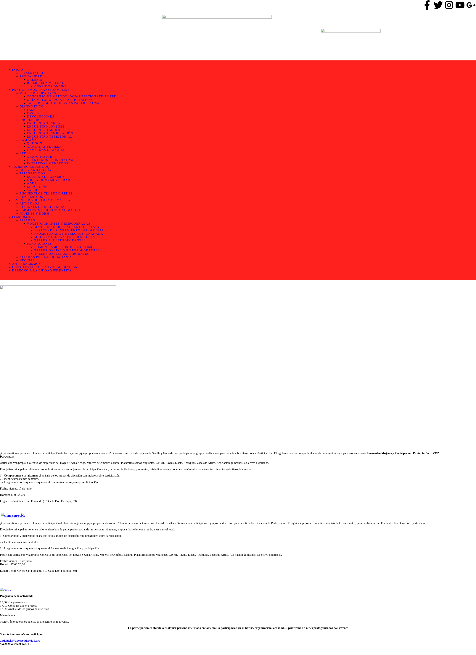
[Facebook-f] (427, 5)
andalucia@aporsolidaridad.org (20, 640)
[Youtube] (460, 5)
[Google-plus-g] (471, 5)
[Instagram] (449, 5)
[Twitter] (438, 5)
